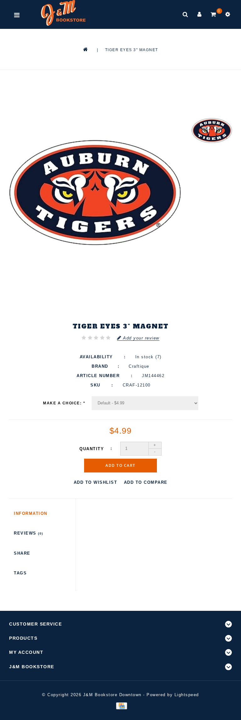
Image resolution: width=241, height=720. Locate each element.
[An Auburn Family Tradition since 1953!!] (63, 13)
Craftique (139, 366)
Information (30, 513)
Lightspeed (186, 694)
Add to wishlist (95, 482)
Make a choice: (64, 403)
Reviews (28, 533)
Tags (20, 573)
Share (22, 553)
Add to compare (146, 482)
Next (212, 172)
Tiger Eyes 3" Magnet (131, 50)
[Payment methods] (120, 705)
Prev (212, 91)
